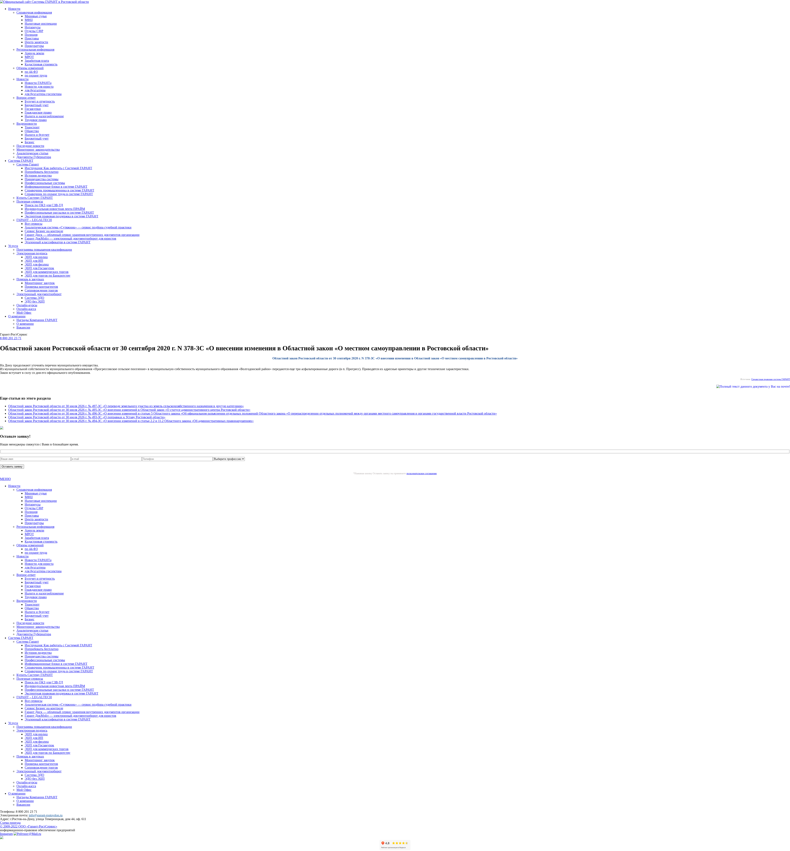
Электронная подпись (31, 253)
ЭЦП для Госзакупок (39, 268)
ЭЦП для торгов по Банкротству (47, 275)
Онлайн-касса (26, 309)
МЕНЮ (5, 479)
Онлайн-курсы (26, 305)
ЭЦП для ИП (34, 260)
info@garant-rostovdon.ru (46, 815)
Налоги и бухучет (37, 134)
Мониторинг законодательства (38, 149)
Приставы (32, 38)
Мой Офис (23, 312)
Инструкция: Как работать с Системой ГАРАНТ (58, 168)
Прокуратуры (34, 46)
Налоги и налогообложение (44, 116)
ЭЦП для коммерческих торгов (47, 272)
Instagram (6, 834)
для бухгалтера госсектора (43, 94)
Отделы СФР (34, 31)
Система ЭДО (34, 298)
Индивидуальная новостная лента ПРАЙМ (55, 209)
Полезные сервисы (29, 201)
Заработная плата (37, 60)
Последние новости (30, 146)
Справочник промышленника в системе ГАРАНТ (59, 190)
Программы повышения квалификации (44, 249)
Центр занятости (36, 42)
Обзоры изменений (30, 68)
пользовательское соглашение (422, 473)
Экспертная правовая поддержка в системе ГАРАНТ (61, 216)
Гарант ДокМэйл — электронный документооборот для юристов (70, 238)
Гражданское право (38, 112)
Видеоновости (26, 123)
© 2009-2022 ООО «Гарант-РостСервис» (28, 826)
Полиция (31, 34)
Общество (32, 131)
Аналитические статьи (32, 153)
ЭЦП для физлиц (37, 264)
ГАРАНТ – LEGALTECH (34, 220)
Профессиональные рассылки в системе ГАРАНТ (59, 212)
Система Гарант (27, 164)
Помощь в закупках (30, 279)
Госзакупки (33, 109)
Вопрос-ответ (26, 97)
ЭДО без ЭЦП (35, 301)
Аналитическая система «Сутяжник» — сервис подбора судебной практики (78, 227)
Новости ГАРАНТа (38, 83)
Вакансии (23, 327)
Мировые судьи (36, 16)
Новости (14, 8)
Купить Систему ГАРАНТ (34, 197)
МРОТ (29, 57)
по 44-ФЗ (31, 71)
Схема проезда (10, 822)
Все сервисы (33, 223)
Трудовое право (36, 120)
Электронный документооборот (39, 294)
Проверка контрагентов (41, 286)
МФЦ (29, 20)
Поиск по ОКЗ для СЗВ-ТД (44, 205)
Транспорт (32, 127)
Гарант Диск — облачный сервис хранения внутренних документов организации (82, 235)
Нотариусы (33, 27)
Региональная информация (35, 49)
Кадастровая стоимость (41, 64)
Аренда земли (34, 53)
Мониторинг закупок (40, 283)
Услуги (13, 246)
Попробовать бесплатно (41, 172)
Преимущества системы (41, 179)
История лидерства (38, 175)
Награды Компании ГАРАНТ (36, 320)
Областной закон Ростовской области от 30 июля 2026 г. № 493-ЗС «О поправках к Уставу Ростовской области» (86, 417)
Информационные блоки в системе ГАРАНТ (56, 186)
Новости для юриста (39, 86)
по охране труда (36, 75)
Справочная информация (34, 12)
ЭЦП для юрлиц (36, 257)
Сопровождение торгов (41, 290)
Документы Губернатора (33, 157)
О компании (17, 316)
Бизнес (29, 142)
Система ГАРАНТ (20, 160)
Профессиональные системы (45, 183)
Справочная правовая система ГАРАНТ (770, 379)
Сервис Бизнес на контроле (44, 231)
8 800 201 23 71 (10, 338)
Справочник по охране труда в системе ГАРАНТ (59, 194)
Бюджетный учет (37, 105)
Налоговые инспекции (41, 23)
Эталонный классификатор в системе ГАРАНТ (58, 242)
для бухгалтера (35, 90)
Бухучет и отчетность (40, 101)
